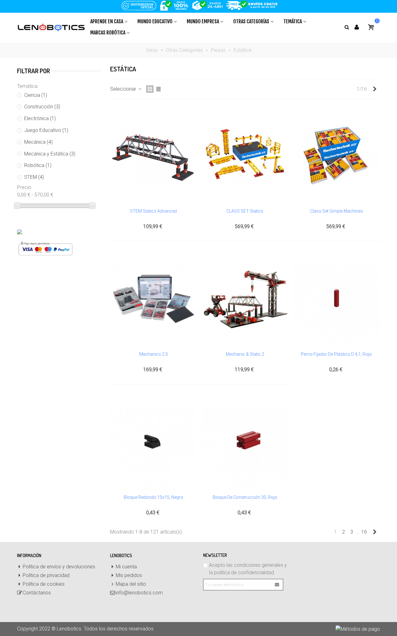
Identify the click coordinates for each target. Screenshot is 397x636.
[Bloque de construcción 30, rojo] (245, 441)
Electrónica (40, 118)
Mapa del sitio (131, 584)
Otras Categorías (251, 21)
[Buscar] (346, 27)
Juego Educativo (46, 130)
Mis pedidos (129, 575)
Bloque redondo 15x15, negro (153, 497)
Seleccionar (123, 89)
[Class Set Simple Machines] (336, 155)
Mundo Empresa (203, 21)
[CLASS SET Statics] (245, 155)
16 (364, 532)
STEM (34, 177)
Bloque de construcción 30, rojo (245, 497)
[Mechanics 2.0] (153, 298)
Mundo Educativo (154, 21)
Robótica (37, 165)
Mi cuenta (126, 567)
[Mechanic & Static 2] (245, 298)
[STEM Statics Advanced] (153, 155)
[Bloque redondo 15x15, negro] (153, 441)
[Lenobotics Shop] (51, 27)
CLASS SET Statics (244, 211)
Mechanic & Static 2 (245, 354)
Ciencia (35, 95)
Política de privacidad (46, 575)
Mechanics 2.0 (153, 354)
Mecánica (38, 142)
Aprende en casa (106, 21)
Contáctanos (37, 593)
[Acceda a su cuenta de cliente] (356, 27)
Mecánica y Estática (49, 154)
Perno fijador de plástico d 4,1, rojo (336, 354)
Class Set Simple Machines (336, 211)
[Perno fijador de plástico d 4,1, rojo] (336, 298)
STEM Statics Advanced (153, 211)
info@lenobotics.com (139, 593)
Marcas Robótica (107, 32)
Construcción (42, 107)
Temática (292, 21)
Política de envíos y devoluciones (59, 567)
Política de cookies (44, 584)
